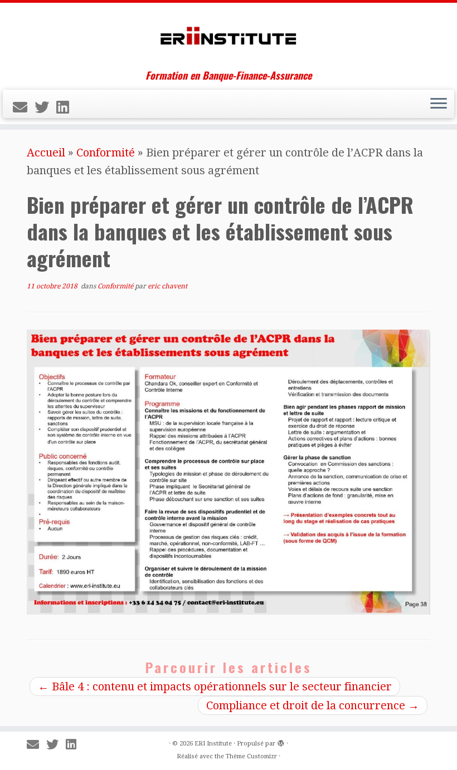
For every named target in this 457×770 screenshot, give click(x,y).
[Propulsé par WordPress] (281, 742)
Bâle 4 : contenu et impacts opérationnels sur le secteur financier (215, 686)
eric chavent (167, 286)
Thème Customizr (251, 756)
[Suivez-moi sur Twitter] (45, 107)
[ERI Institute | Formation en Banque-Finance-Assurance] (228, 36)
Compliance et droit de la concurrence (312, 705)
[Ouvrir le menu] (438, 104)
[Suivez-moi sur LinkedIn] (66, 107)
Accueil (46, 152)
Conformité (105, 152)
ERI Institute (213, 743)
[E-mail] (24, 107)
